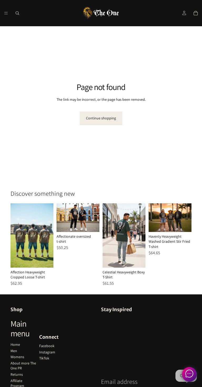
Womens (17, 356)
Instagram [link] (47, 352)
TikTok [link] (44, 358)
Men (14, 350)
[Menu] (6, 13)
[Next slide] (47, 235)
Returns (17, 374)
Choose (49, 259)
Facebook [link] (46, 345)
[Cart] (195, 13)
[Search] (17, 13)
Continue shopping (101, 118)
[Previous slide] (16, 235)
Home (15, 344)
